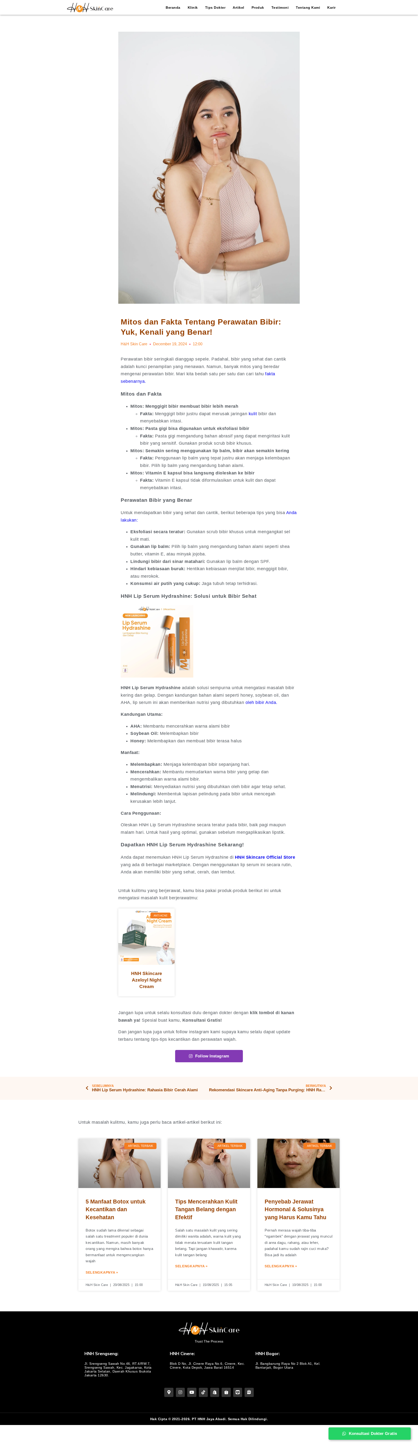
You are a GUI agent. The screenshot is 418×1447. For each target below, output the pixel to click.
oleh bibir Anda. (261, 702)
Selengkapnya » (102, 1272)
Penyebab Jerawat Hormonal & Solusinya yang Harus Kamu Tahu (295, 1209)
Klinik (193, 7)
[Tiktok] (203, 1392)
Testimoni (280, 7)
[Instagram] (180, 1392)
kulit (253, 413)
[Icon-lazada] (237, 1392)
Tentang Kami (308, 7)
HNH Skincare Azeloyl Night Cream (146, 980)
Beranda (173, 7)
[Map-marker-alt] (168, 1392)
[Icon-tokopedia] (249, 1392)
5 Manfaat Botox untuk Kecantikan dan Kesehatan (116, 1209)
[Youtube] (191, 1392)
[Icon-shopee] (226, 1392)
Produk (258, 7)
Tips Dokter (215, 7)
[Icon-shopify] (214, 1392)
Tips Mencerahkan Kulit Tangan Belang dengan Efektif (206, 1209)
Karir (331, 7)
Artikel (238, 7)
